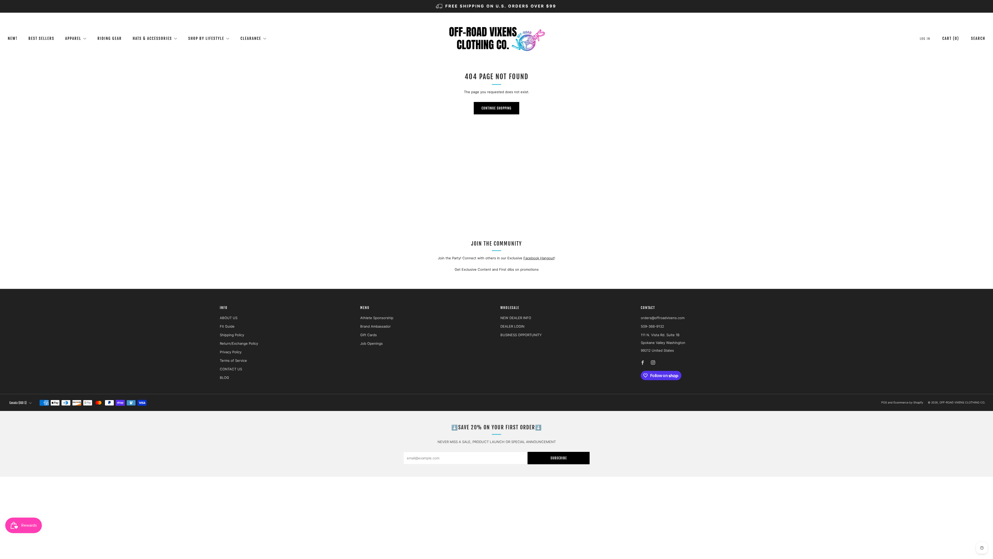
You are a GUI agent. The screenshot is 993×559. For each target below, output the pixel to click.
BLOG (224, 378)
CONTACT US (231, 369)
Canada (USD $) (18, 403)
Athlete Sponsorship (376, 318)
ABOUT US (228, 318)
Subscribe (559, 458)
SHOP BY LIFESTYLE (206, 38)
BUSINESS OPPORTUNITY (521, 335)
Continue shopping (496, 108)
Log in (925, 39)
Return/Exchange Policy (239, 343)
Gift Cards (368, 335)
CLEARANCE (250, 38)
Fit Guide (227, 326)
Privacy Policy (231, 352)
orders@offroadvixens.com (662, 318)
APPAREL (73, 38)
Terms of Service (233, 360)
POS (884, 402)
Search (978, 38)
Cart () (950, 38)
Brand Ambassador (375, 326)
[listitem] (496, 6)
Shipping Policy (232, 335)
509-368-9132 (652, 326)
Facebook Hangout (538, 258)
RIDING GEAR (109, 38)
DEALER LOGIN (512, 326)
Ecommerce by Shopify (908, 402)
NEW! (13, 38)
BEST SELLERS (41, 38)
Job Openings (371, 343)
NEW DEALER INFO (515, 318)
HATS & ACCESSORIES (152, 38)
